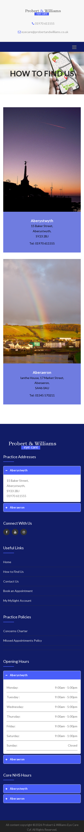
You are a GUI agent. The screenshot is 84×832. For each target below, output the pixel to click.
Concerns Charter (15, 631)
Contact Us (11, 581)
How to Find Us (13, 571)
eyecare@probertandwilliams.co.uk (45, 32)
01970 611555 (44, 23)
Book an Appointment (18, 591)
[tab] (42, 470)
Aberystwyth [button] (19, 470)
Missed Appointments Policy (22, 640)
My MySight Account (17, 600)
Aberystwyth (42, 220)
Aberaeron (42, 372)
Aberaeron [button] (17, 507)
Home (7, 562)
